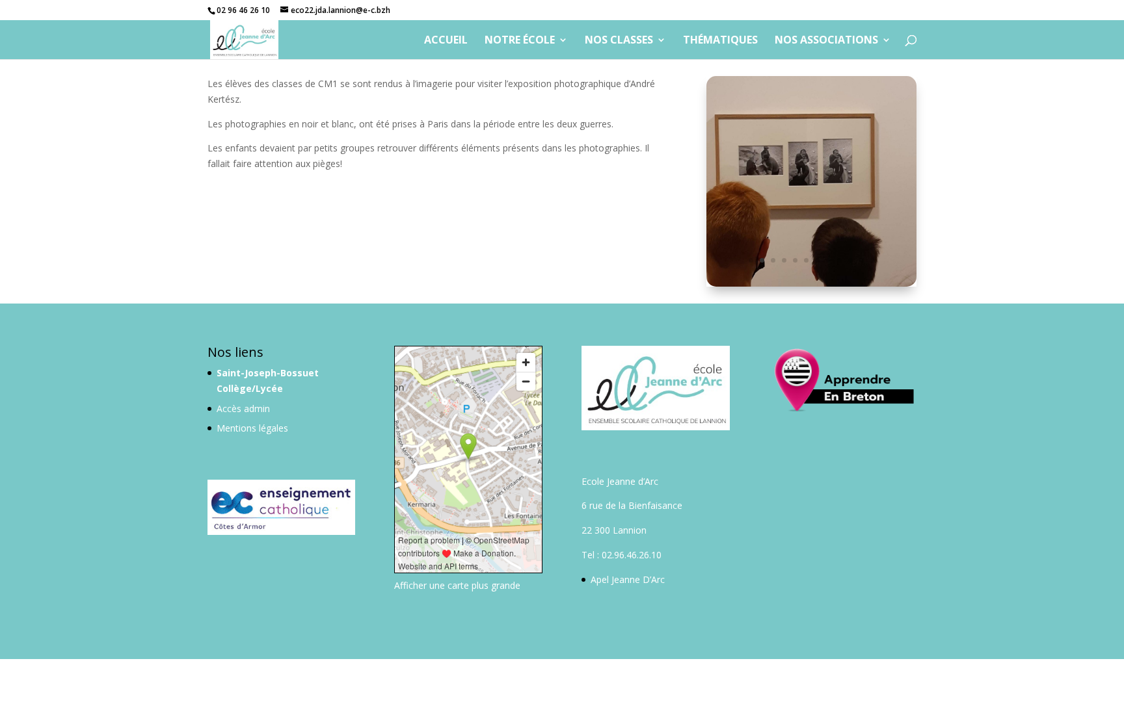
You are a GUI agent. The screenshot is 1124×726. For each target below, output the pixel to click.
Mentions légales (252, 428)
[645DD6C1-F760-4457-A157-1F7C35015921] (811, 283)
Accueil (446, 41)
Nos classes (619, 41)
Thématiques (720, 41)
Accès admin (243, 408)
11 (861, 260)
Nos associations (826, 41)
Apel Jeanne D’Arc (628, 579)
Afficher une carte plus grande (457, 585)
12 (872, 260)
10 (850, 260)
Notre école (520, 41)
